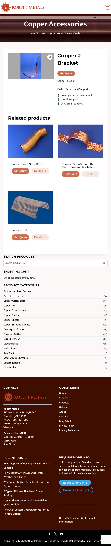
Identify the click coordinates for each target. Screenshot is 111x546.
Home (62, 393)
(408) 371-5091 (20, 419)
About (62, 411)
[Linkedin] (62, 534)
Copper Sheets (11, 319)
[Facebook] (50, 534)
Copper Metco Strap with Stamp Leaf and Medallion (78, 166)
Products (64, 402)
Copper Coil (9, 305)
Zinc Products (11, 367)
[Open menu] (107, 7)
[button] (49, 57)
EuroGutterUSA (11, 338)
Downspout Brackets (15, 329)
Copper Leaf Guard (23, 230)
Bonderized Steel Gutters (17, 291)
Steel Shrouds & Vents (15, 357)
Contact (63, 416)
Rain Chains (9, 353)
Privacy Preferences (70, 430)
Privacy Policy (66, 425)
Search (105, 263)
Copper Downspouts (14, 310)
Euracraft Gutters (12, 334)
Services (63, 398)
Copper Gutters (11, 315)
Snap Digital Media (96, 541)
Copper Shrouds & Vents (16, 324)
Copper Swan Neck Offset (28, 164)
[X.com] (55, 534)
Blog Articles (66, 421)
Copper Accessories (55, 24)
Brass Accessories (13, 296)
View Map (8, 427)
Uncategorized (11, 362)
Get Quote (66, 73)
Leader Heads (10, 343)
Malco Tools (10, 348)
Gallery (63, 407)
